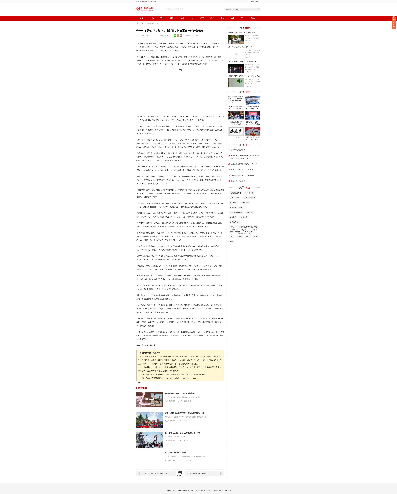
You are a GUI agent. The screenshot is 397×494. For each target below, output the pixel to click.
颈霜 (231, 241)
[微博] (178, 35)
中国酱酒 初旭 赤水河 (237, 207)
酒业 (233, 18)
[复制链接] (181, 35)
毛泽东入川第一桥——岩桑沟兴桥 (242, 175)
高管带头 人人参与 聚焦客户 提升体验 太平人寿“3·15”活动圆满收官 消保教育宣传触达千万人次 (244, 230)
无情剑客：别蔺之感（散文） (241, 181)
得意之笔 (244, 217)
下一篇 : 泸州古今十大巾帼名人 (197, 473)
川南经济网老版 (255, 1)
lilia (231, 236)
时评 (172, 18)
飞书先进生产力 (235, 193)
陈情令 (239, 236)
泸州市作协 (245, 202)
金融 (182, 18)
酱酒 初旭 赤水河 (236, 212)
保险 (223, 18)
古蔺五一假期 (234, 198)
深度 (162, 18)
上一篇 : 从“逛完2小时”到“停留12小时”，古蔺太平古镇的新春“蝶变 (157, 473)
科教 (212, 18)
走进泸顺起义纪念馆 (238, 150)
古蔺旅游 (233, 217)
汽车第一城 (249, 193)
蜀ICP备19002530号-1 (225, 490)
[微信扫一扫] (175, 35)
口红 (247, 236)
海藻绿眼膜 (249, 232)
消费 (253, 18)
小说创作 (233, 202)
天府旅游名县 (234, 222)
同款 (255, 236)
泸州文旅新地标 (249, 198)
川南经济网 (150, 23)
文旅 (192, 18)
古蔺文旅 (249, 212)
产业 (243, 18)
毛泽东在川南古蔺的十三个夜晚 (242, 170)
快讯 (152, 18)
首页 (141, 18)
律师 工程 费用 (235, 232)
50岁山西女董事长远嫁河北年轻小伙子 (244, 164)
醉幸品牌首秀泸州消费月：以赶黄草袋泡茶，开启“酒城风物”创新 (245, 157)
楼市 (202, 18)
